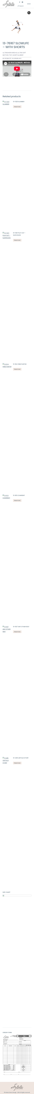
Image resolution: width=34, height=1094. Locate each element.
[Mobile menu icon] (28, 3)
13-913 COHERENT (19, 495)
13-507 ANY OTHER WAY (21, 627)
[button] (29, 12)
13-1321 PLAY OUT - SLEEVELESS (19, 234)
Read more (17, 106)
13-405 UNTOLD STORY (21, 758)
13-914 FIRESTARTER (19, 364)
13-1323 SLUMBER (18, 102)
